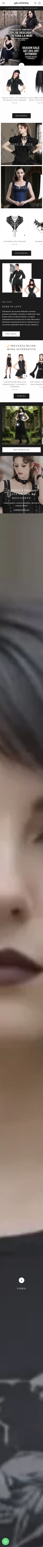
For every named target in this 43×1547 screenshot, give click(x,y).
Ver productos (21, 450)
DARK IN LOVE (21, 144)
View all (21, 396)
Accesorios (21, 253)
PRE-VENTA (11, 334)
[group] (21, 38)
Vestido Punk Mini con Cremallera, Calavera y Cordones (15, 384)
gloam (21, 187)
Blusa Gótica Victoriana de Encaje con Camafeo (14, 99)
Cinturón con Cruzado (14, 241)
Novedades (21, 116)
